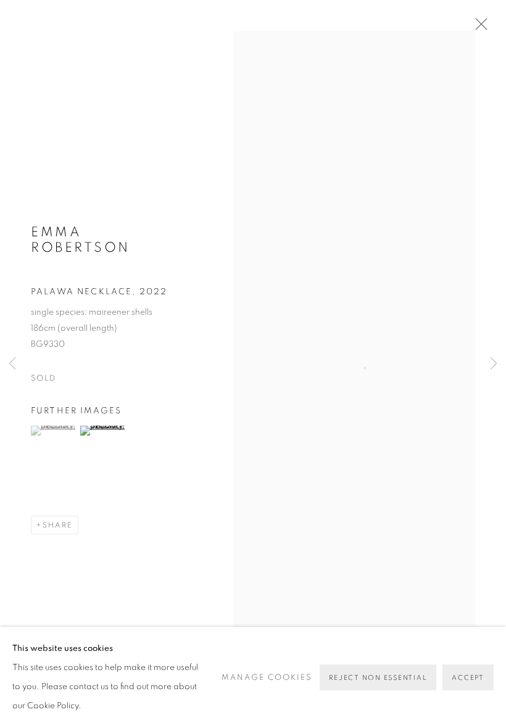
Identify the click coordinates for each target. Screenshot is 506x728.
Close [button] (478, 28)
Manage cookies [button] (267, 678)
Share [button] (58, 525)
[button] (54, 431)
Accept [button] (468, 677)
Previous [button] (12, 364)
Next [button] (493, 364)
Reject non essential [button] (378, 677)
